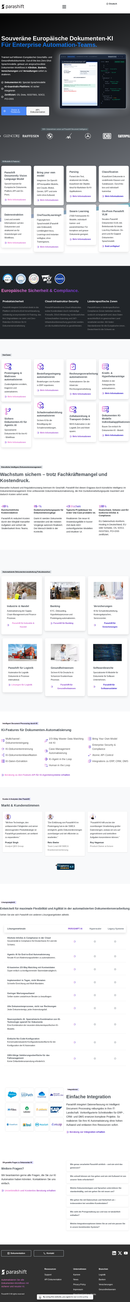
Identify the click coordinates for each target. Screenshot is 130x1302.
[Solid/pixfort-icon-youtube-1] (126, 1253)
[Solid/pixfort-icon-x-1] (120, 1253)
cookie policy (82, 1297)
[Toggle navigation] (64, 7)
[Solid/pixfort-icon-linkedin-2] (114, 1253)
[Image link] (65, 867)
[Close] (90, 1297)
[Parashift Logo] (14, 1272)
